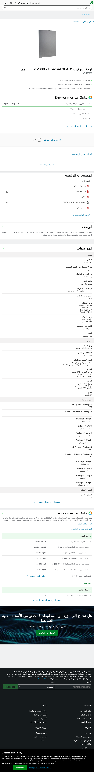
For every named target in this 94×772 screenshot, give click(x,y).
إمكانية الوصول (85, 744)
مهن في (88, 733)
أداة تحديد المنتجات (84, 718)
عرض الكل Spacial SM (82, 22)
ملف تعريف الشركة (83, 737)
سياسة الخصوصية (44, 679)
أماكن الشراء (42, 718)
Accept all (20, 768)
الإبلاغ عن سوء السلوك (82, 740)
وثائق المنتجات (85, 711)
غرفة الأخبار (86, 748)
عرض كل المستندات (81, 215)
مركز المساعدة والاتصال (37, 711)
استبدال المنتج (85, 722)
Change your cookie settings (40, 768)
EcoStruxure (41, 733)
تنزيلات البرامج (85, 715)
